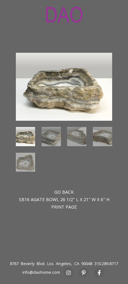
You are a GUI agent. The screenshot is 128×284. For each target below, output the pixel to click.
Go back (64, 192)
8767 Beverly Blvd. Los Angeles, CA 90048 (51, 263)
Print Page (64, 207)
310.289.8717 (106, 263)
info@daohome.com (41, 272)
